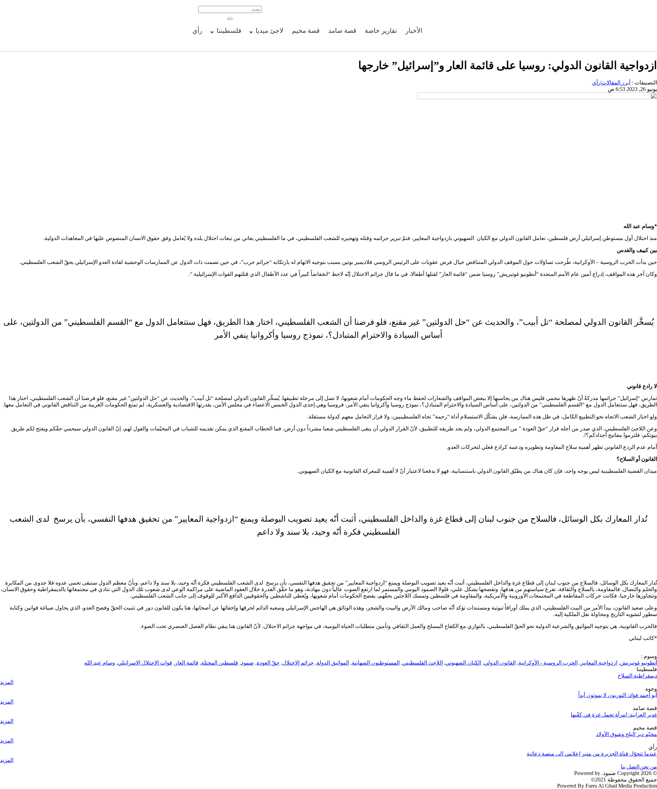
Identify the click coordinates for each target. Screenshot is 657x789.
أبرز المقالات (616, 82)
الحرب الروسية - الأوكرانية (548, 663)
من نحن (648, 767)
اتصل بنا (630, 767)
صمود (247, 663)
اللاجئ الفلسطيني (422, 663)
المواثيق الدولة (333, 663)
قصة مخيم (306, 30)
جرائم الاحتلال (298, 663)
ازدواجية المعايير (598, 663)
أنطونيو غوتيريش (638, 663)
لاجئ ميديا (269, 30)
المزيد (6, 682)
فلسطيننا (229, 30)
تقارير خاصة (381, 30)
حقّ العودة (268, 663)
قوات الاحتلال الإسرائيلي (145, 663)
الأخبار (413, 30)
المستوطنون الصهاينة (376, 663)
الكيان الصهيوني (463, 663)
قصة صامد (342, 30)
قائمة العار (186, 663)
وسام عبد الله (99, 663)
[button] (230, 19)
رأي (197, 30)
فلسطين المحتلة (219, 663)
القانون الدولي (500, 663)
